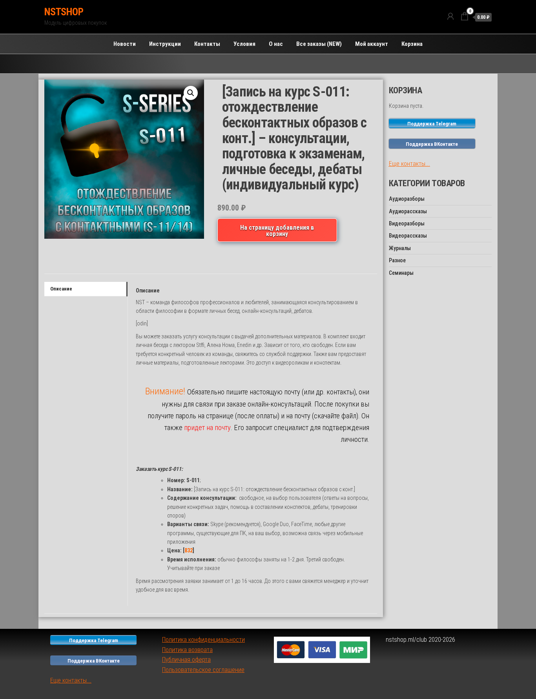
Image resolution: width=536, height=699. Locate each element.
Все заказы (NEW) (319, 43)
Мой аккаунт (371, 43)
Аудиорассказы (408, 211)
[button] (191, 93)
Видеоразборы (407, 223)
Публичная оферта (186, 659)
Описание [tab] (61, 289)
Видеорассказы (408, 235)
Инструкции (165, 43)
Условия (244, 43)
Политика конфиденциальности (203, 639)
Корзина (412, 43)
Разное (397, 260)
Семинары (401, 273)
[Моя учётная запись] (450, 16)
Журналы (400, 248)
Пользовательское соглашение (203, 670)
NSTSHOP (63, 12)
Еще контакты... (409, 163)
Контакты (207, 43)
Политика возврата (187, 650)
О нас (276, 43)
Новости (124, 43)
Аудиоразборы (407, 199)
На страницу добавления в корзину (277, 231)
